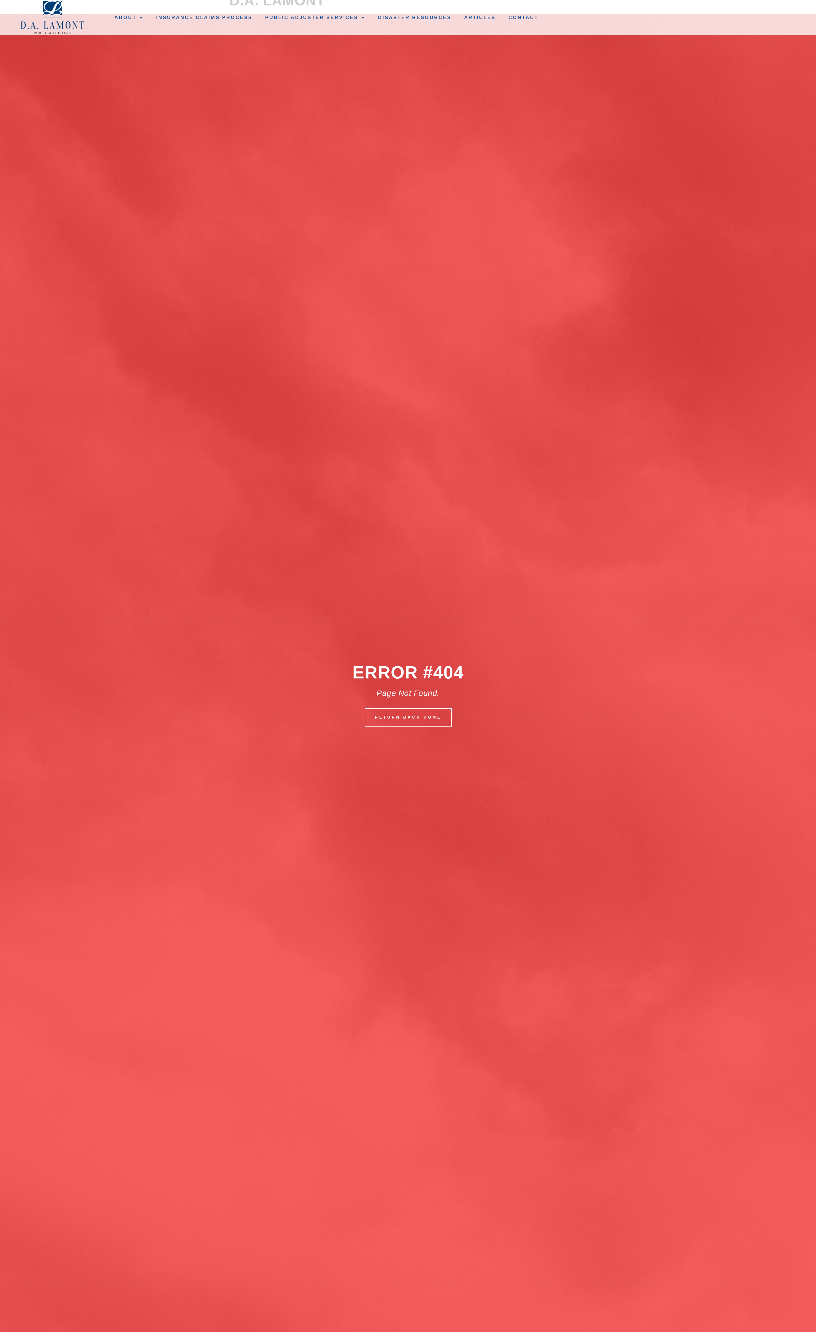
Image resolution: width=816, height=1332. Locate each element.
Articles (480, 17)
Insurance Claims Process (204, 17)
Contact (523, 17)
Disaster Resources (414, 17)
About (125, 17)
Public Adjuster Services (311, 17)
